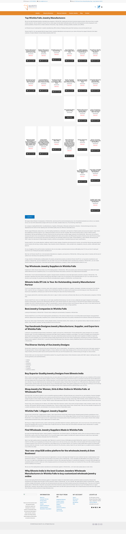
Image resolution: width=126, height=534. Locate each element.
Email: (39, 1)
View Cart (75, 500)
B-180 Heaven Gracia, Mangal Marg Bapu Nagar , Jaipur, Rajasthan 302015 (88, 1)
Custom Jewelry (73, 13)
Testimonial (59, 509)
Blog (81, 13)
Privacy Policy (43, 500)
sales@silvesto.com (44, 1)
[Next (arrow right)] (6, 533)
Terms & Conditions (61, 507)
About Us (42, 497)
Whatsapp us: (27, 1)
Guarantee (58, 506)
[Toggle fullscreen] (6, 531)
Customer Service (44, 499)
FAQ (74, 504)
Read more (69, 117)
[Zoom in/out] (2, 531)
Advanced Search (44, 507)
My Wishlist (75, 502)
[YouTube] (99, 507)
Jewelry (37, 13)
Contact (87, 13)
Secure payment (60, 502)
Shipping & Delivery (61, 499)
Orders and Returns (44, 505)
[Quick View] (31, 57)
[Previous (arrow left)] (2, 533)
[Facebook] (91, 507)
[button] (95, 7)
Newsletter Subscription (45, 508)
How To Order (59, 511)
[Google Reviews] (97, 507)
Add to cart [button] (31, 60)
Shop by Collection (62, 13)
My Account (75, 499)
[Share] (10, 531)
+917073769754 (33, 1)
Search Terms (43, 502)
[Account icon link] (101, 6)
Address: (73, 1)
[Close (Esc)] (15, 531)
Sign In (74, 497)
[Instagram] (95, 507)
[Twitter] (93, 507)
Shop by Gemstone (48, 13)
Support (58, 504)
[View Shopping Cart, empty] (98, 7)
